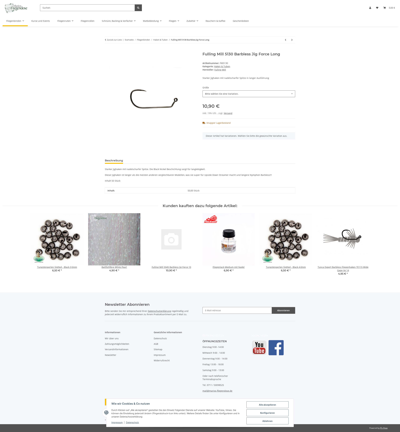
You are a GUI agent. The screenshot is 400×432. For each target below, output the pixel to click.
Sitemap (158, 349)
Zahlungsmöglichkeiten (117, 343)
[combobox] (248, 93)
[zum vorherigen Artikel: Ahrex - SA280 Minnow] (285, 39)
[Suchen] (138, 7)
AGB (156, 343)
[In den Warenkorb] (107, 50)
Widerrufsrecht (162, 360)
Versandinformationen (116, 349)
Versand (228, 113)
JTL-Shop (384, 428)
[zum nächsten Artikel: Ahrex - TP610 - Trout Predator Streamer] (292, 39)
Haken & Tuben (222, 66)
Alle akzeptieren (267, 404)
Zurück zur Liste (114, 39)
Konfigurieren (267, 413)
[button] (370, 7)
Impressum (117, 422)
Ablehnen (267, 421)
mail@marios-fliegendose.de (217, 390)
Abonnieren (283, 310)
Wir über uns (112, 338)
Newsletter (110, 354)
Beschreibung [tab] (114, 160)
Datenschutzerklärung (159, 311)
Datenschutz (132, 422)
